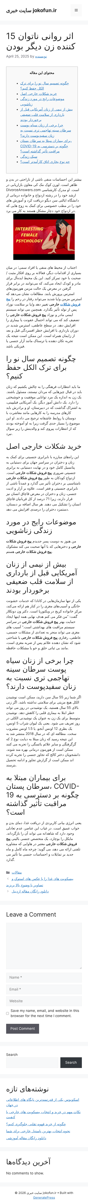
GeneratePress (44, 1197)
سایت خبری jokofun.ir (31, 10)
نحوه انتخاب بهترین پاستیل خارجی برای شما (38, 1131)
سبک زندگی (28, 157)
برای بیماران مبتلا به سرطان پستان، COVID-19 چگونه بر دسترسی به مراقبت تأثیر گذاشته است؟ (46, 146)
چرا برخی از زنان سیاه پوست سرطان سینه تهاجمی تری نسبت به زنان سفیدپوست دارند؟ (45, 130)
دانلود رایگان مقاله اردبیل (30, 891)
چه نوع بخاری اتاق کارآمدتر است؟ (45, 162)
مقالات (17, 872)
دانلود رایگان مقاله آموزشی (26, 1138)
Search (12, 1055)
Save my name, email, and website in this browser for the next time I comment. (45, 1013)
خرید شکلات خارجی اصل (38, 94)
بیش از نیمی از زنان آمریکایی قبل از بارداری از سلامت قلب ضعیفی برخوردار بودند (46, 114)
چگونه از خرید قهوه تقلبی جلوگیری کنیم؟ (36, 1124)
